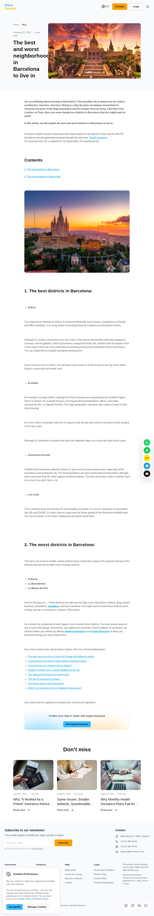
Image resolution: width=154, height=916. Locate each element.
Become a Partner (73, 878)
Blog (24, 24)
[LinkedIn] (139, 905)
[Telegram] (147, 466)
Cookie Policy (100, 878)
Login (136, 6)
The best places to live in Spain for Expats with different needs (61, 656)
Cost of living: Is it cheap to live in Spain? (50, 665)
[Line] (147, 450)
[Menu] (147, 7)
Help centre (70, 870)
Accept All (14, 907)
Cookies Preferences (104, 882)
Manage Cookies (37, 907)
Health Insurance (98, 137)
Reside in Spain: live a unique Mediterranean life (54, 670)
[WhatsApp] (147, 442)
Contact (119, 6)
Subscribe (63, 843)
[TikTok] (126, 905)
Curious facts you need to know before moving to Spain (57, 661)
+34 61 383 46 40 (128, 841)
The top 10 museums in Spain (44, 679)
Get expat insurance (77, 724)
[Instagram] (132, 905)
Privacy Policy (37, 849)
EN (107, 6)
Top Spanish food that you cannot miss (48, 674)
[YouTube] (146, 905)
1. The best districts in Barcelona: (42, 169)
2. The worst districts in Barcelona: (42, 176)
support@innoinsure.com (132, 851)
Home (16, 24)
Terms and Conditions (104, 870)
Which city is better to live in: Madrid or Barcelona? (55, 688)
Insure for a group (73, 874)
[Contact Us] (147, 473)
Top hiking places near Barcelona (46, 683)
